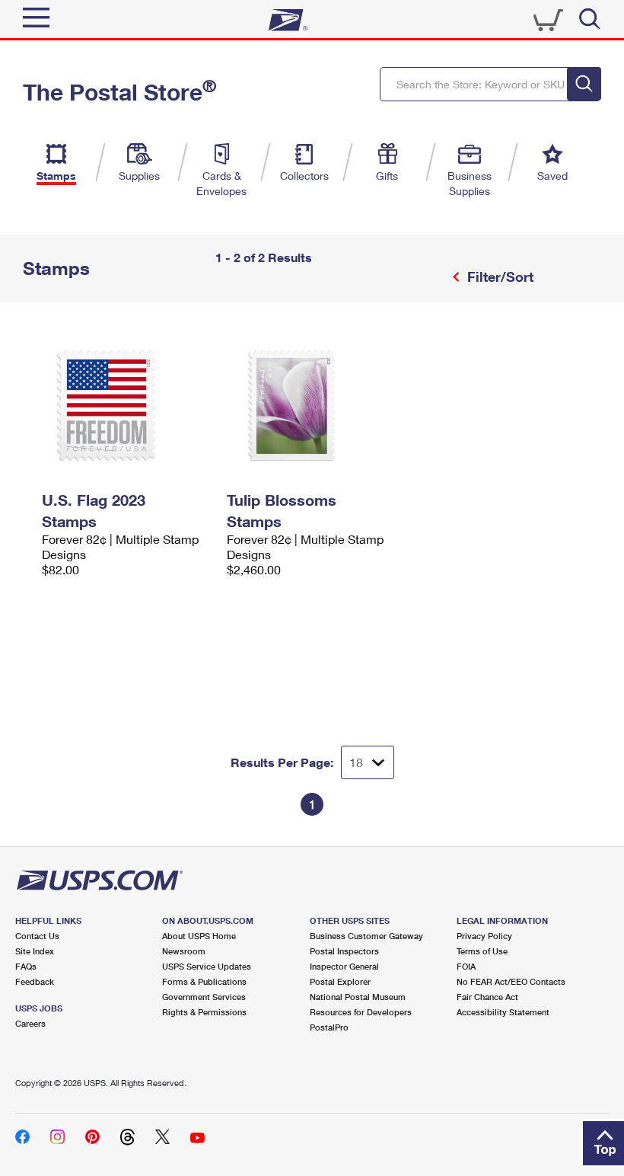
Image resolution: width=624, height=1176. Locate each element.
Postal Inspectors (344, 951)
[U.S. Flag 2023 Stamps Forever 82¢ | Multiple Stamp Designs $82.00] (127, 405)
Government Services (204, 997)
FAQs (26, 966)
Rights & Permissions (204, 1012)
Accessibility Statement (503, 1012)
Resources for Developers (361, 1012)
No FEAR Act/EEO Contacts (511, 981)
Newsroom (183, 951)
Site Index (34, 951)
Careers (30, 1023)
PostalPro (329, 1027)
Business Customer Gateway (366, 936)
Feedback (34, 981)
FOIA (466, 966)
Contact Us (37, 936)
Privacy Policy (484, 936)
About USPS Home (199, 936)
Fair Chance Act (487, 997)
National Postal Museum (358, 997)
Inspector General (344, 966)
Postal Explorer (340, 981)
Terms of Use (482, 951)
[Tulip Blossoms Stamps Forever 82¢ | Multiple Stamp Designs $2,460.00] (311, 405)
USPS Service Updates (206, 966)
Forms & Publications (204, 981)
